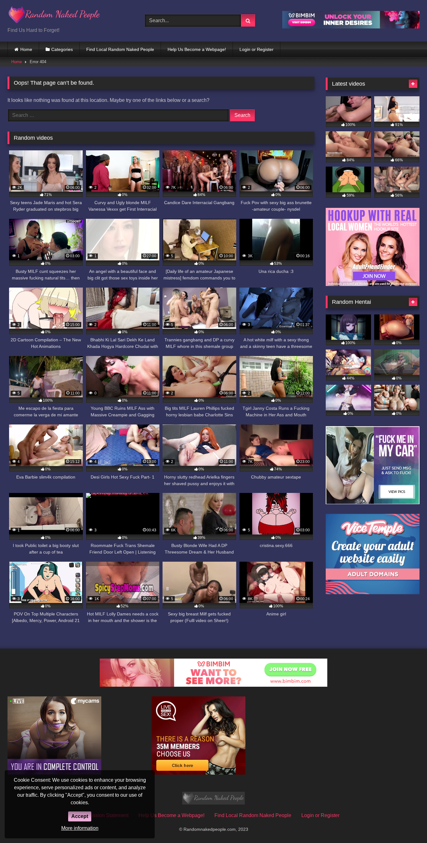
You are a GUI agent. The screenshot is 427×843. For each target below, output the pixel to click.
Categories (62, 49)
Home (26, 49)
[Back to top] (407, 824)
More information (79, 828)
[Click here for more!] (372, 284)
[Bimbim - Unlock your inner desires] (350, 26)
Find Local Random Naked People (120, 49)
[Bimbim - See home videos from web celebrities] (213, 685)
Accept (79, 816)
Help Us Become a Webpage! (197, 49)
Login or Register (256, 49)
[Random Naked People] (54, 16)
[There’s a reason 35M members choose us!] (198, 772)
